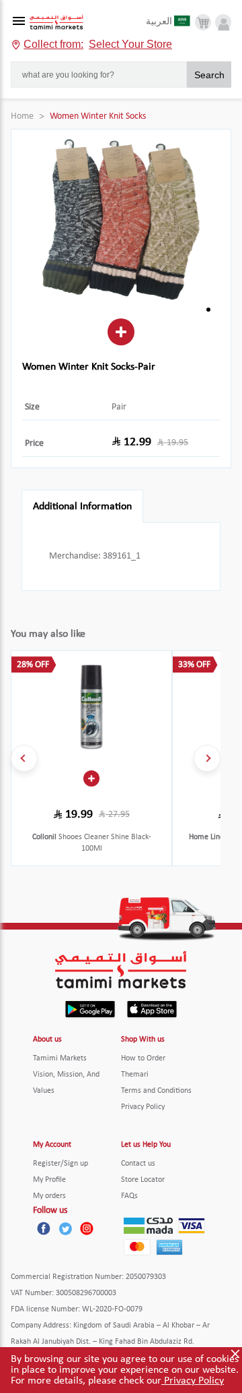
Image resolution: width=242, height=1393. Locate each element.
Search (209, 74)
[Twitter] (65, 1228)
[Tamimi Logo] (56, 22)
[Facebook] (43, 1228)
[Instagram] (86, 1228)
